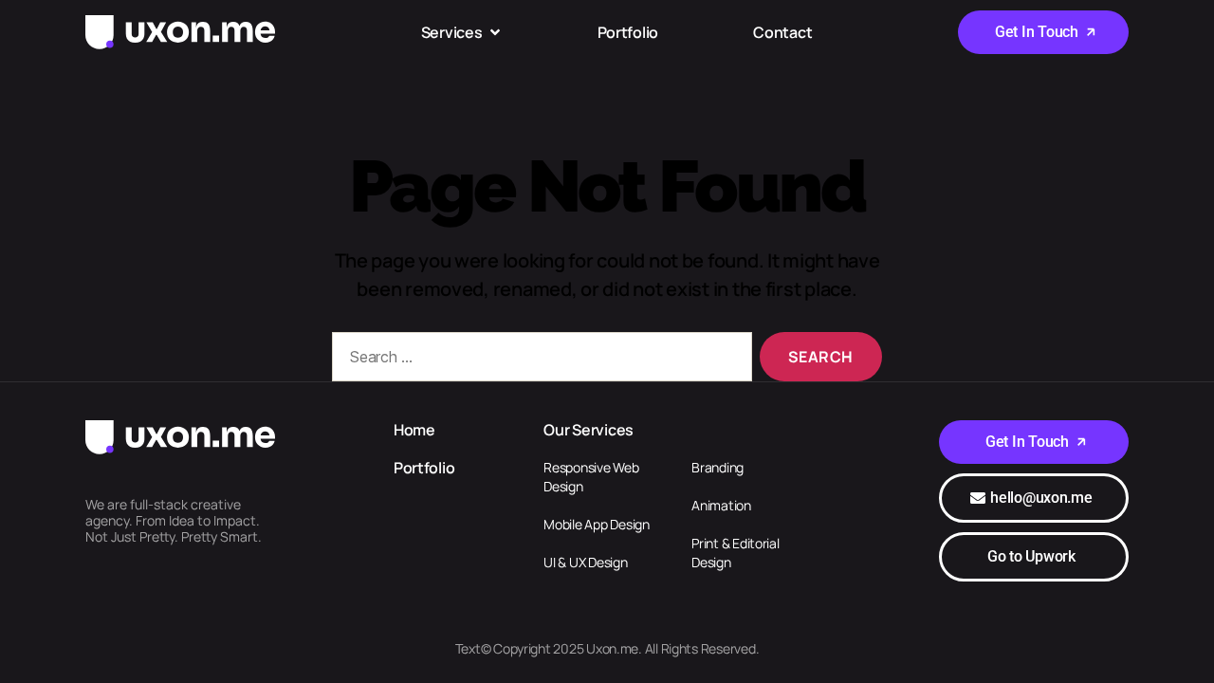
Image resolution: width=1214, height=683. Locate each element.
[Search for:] (538, 360)
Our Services (588, 429)
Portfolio (424, 467)
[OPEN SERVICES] (495, 32)
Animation (721, 505)
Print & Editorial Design (735, 552)
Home (414, 429)
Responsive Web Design (590, 476)
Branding (717, 467)
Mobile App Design (596, 524)
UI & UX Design (585, 562)
